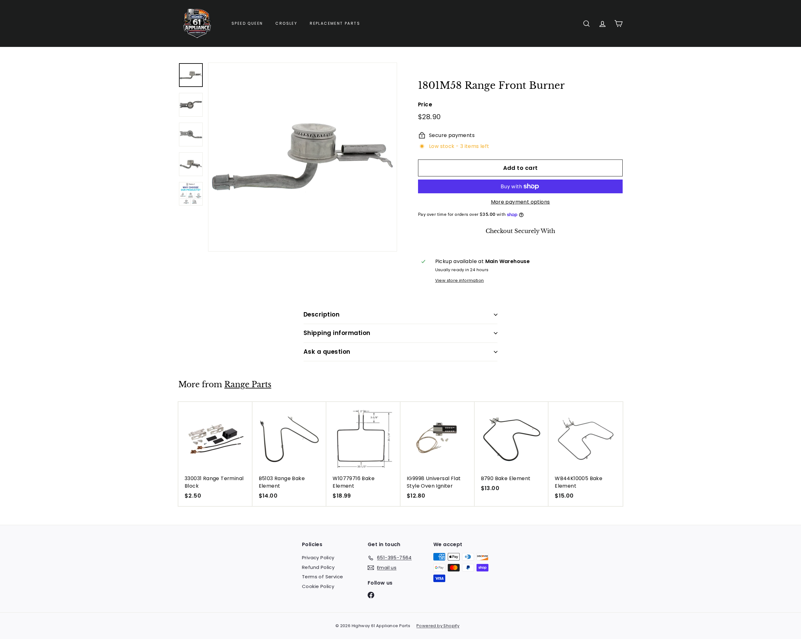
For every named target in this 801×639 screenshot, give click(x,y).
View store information (459, 280)
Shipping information (337, 333)
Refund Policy (318, 567)
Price (425, 104)
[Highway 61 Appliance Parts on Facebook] (371, 595)
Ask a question (327, 351)
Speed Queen (247, 23)
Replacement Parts (335, 23)
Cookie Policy (318, 586)
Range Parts (247, 384)
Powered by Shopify (437, 626)
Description (321, 314)
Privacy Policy (318, 557)
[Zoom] (302, 157)
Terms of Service (322, 576)
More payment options (520, 201)
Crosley (286, 23)
